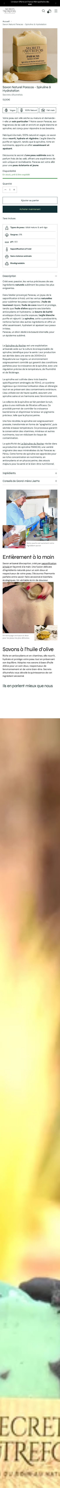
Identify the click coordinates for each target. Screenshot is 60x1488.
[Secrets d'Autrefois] (9, 11)
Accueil (6, 21)
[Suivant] (55, 3)
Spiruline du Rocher (16, 345)
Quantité (7, 183)
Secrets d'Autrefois (13, 94)
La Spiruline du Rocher (32, 443)
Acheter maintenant (30, 209)
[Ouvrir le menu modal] (56, 11)
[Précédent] (4, 3)
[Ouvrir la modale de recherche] (43, 11)
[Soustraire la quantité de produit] (5, 190)
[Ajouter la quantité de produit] (14, 190)
